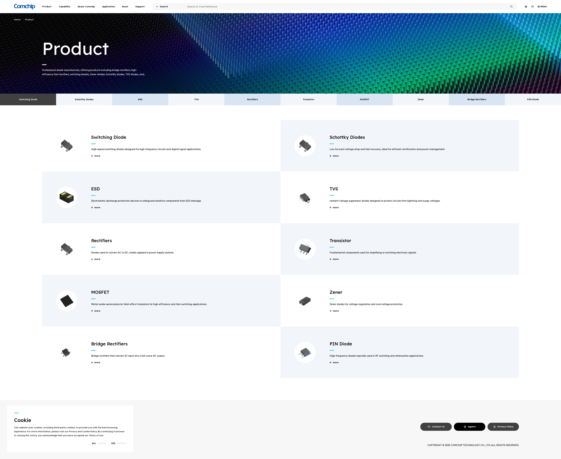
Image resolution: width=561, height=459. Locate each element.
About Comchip (86, 6)
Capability (64, 6)
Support (140, 6)
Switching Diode (28, 99)
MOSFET (364, 99)
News (125, 6)
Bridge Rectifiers (477, 99)
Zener (421, 99)
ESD (140, 99)
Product (46, 6)
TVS (196, 99)
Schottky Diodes (84, 99)
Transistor (308, 99)
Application (108, 6)
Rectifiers (252, 99)
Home (17, 19)
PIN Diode (533, 99)
